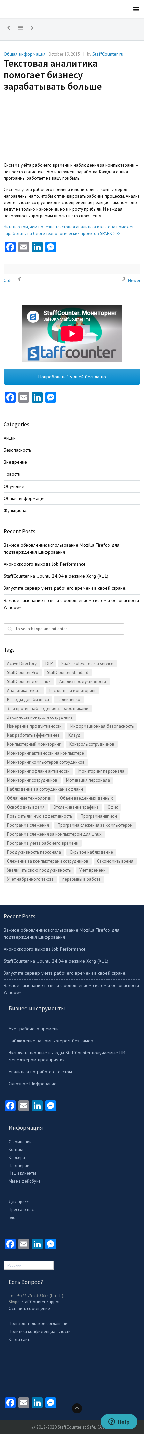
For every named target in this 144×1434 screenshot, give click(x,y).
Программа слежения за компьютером (95, 825)
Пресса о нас (21, 1209)
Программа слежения (28, 825)
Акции (10, 438)
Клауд (74, 735)
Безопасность (17, 450)
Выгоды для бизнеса (28, 699)
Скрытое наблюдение (91, 852)
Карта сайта (20, 1339)
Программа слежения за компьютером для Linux (54, 834)
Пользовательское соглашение (39, 1323)
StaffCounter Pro (22, 672)
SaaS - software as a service (87, 663)
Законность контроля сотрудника (40, 717)
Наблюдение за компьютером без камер (51, 1041)
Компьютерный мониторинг (34, 744)
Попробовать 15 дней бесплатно (72, 377)
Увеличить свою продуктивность (39, 870)
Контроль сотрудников (91, 744)
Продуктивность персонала (34, 852)
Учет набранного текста (30, 879)
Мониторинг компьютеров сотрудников (46, 762)
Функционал (16, 510)
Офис (112, 807)
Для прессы (20, 1202)
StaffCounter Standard (67, 672)
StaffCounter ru (107, 54)
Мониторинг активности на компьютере (45, 753)
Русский (14, 1265)
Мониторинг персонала (101, 771)
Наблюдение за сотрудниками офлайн (45, 789)
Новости (12, 474)
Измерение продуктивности (34, 726)
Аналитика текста (24, 690)
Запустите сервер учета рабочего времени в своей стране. (65, 588)
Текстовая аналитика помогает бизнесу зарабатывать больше (53, 75)
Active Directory (22, 663)
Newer (133, 280)
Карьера (17, 1157)
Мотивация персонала (88, 780)
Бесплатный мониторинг (72, 690)
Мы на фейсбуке (25, 1181)
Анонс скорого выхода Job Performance (45, 564)
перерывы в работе (81, 879)
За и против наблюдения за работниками (47, 708)
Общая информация (25, 54)
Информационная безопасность (102, 726)
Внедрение (15, 462)
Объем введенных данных (86, 798)
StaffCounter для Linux (29, 681)
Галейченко (69, 699)
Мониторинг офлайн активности (38, 771)
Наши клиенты (22, 1173)
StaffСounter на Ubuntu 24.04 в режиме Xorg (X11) (56, 576)
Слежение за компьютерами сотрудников (47, 861)
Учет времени (92, 870)
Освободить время (26, 807)
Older (9, 280)
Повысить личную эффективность (39, 816)
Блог (13, 1217)
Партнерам (19, 1165)
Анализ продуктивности (82, 681)
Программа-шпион (99, 816)
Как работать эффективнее (33, 735)
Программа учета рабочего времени (42, 843)
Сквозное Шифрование (33, 1084)
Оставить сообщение (29, 1308)
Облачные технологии (29, 798)
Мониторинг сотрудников (32, 780)
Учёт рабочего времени (34, 1029)
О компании (20, 1142)
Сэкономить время (115, 861)
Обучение (14, 486)
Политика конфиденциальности (40, 1331)
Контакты (18, 1149)
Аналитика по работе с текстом (40, 1072)
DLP (49, 663)
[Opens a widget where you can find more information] (118, 1422)
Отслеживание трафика (76, 807)
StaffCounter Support (41, 1302)
